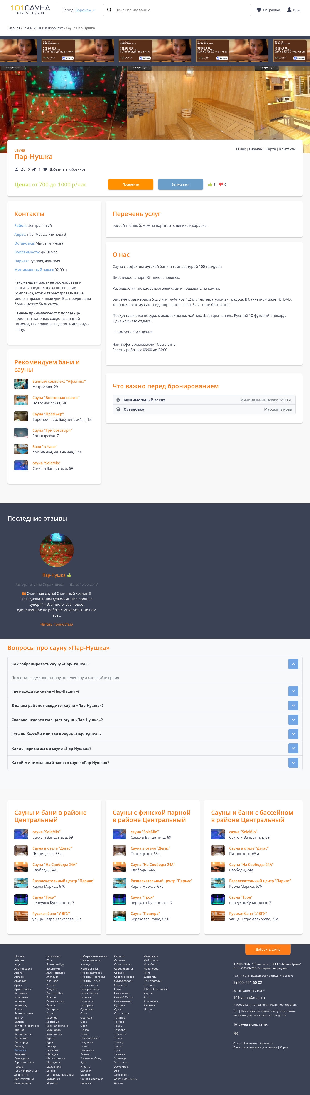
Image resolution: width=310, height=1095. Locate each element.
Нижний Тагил (90, 981)
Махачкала (53, 1066)
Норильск (86, 1001)
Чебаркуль (151, 956)
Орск (83, 1022)
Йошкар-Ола (54, 993)
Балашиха (21, 997)
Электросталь (153, 981)
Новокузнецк (89, 985)
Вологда (19, 1046)
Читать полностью (56, 624)
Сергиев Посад (124, 977)
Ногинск (85, 997)
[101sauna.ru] (30, 9)
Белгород (20, 1005)
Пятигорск (87, 1050)
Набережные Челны (93, 956)
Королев (51, 1017)
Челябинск (151, 964)
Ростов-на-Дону (90, 1058)
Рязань (85, 1066)
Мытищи (52, 1083)
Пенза (84, 1030)
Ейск (49, 960)
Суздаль (119, 1005)
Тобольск (120, 1030)
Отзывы (256, 149)
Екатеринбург (55, 964)
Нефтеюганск (89, 968)
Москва (19, 956)
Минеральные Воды (60, 1075)
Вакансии (250, 1043)
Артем (18, 985)
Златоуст (52, 977)
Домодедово (22, 1083)
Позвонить (131, 184)
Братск (18, 1017)
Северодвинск (123, 968)
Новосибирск (89, 993)
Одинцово (87, 1009)
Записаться (180, 184)
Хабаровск (121, 1075)
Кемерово (52, 1009)
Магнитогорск (55, 1058)
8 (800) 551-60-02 (247, 982)
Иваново (52, 981)
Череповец (151, 968)
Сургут (118, 1009)
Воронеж (83, 9)
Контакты (287, 149)
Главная (13, 28)
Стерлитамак (123, 1001)
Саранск (85, 1083)
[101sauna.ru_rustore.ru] (78, 50)
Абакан (19, 960)
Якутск (148, 993)
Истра (148, 1009)
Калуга (50, 1005)
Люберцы (52, 1050)
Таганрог (120, 1017)
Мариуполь (54, 1062)
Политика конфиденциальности (255, 1047)
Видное (19, 1030)
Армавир (20, 981)
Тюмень (119, 1054)
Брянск (19, 1022)
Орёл (83, 1026)
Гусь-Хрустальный (26, 1071)
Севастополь (122, 964)
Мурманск (53, 1079)
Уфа (116, 1071)
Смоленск (120, 985)
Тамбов (119, 1022)
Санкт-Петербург (91, 1079)
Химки (118, 1083)
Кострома (52, 1022)
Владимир (21, 1038)
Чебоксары (151, 960)
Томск (118, 1038)
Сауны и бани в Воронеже (43, 28)
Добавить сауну (268, 949)
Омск (83, 1013)
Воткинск (20, 1054)
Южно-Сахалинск (155, 989)
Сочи (117, 989)
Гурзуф (18, 1066)
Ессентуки (53, 968)
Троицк (119, 1042)
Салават (85, 1071)
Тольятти (120, 1034)
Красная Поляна (57, 1026)
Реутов (84, 1054)
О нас (241, 149)
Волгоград (21, 1042)
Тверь (118, 1026)
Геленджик (21, 1058)
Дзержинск (21, 1075)
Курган (50, 1038)
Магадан (52, 1054)
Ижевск (51, 985)
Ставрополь (122, 993)
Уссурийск (121, 1066)
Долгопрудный (24, 1079)
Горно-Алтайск (24, 1062)
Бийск (18, 1009)
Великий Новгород (26, 1026)
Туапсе (118, 1046)
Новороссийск (89, 989)
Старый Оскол (123, 997)
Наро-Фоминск (90, 960)
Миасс (50, 1071)
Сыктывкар (121, 1013)
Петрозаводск (89, 1038)
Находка (85, 964)
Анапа (18, 973)
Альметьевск (23, 968)
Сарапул (119, 956)
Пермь (84, 1034)
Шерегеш (150, 977)
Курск (50, 1042)
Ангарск (19, 977)
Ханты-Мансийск (125, 1079)
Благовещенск (24, 1013)
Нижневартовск (91, 973)
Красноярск (54, 1034)
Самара (85, 1075)
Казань (51, 997)
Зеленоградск (55, 973)
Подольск (86, 1042)
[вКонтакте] (236, 1033)
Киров (50, 1013)
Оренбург (86, 1017)
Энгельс (149, 985)
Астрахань (21, 993)
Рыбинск (149, 1005)
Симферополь (123, 981)
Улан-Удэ (120, 1058)
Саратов (119, 960)
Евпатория (53, 956)
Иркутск (51, 989)
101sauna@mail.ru (249, 997)
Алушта (19, 964)
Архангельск (22, 989)
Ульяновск (121, 1062)
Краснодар (53, 1030)
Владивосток (23, 1034)
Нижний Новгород (92, 977)
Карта (271, 149)
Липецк (51, 1046)
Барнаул (19, 1001)
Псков (84, 1046)
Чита (147, 973)
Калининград (55, 1001)
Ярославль (151, 1001)
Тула (117, 1050)
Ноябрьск (86, 1005)
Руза (83, 1062)
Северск (119, 973)
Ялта (147, 997)
